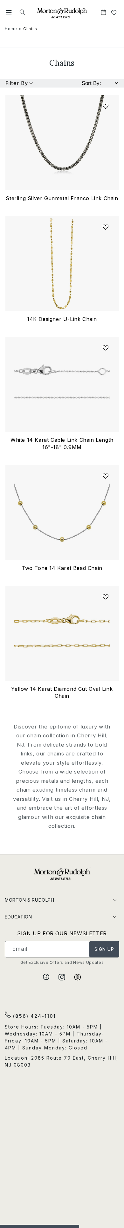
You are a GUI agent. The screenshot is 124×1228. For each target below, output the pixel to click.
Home (11, 28)
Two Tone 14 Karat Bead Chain (62, 568)
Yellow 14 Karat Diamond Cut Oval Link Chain (62, 692)
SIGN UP (104, 949)
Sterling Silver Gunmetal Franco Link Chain (62, 198)
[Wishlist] (114, 12)
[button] (9, 12)
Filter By (16, 83)
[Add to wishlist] (105, 107)
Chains (30, 28)
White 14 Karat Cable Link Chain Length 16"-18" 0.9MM (62, 443)
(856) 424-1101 (33, 1016)
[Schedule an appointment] (104, 12)
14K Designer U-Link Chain (62, 319)
